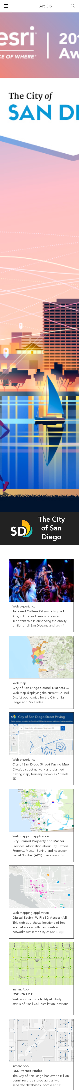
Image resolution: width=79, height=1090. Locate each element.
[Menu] (6, 6)
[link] (41, 595)
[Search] (73, 6)
